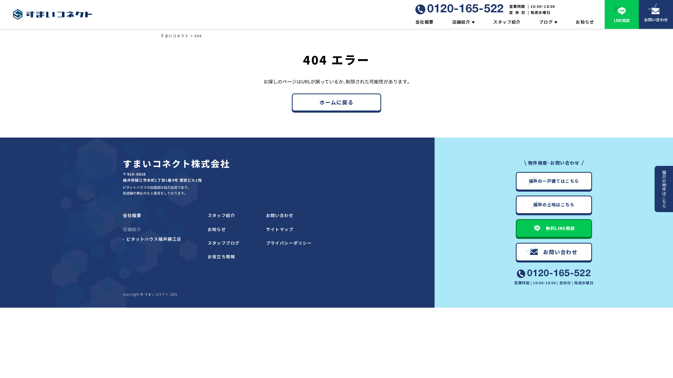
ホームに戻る (336, 102)
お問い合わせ (656, 19)
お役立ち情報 (221, 256)
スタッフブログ (224, 243)
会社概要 (424, 22)
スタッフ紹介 (507, 22)
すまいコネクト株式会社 (176, 163)
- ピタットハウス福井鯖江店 (152, 239)
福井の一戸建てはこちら (554, 181)
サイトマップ (280, 229)
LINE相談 (622, 20)
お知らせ (585, 22)
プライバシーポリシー (289, 243)
